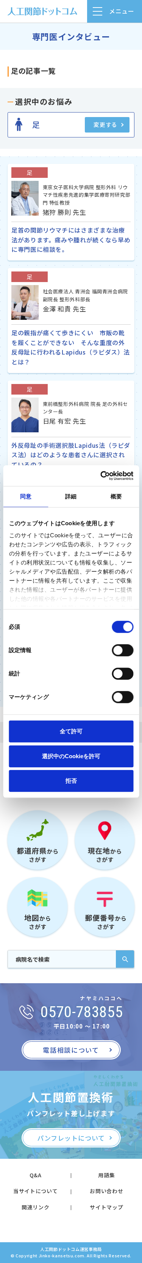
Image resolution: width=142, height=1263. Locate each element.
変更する (105, 124)
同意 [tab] (25, 496)
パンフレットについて (71, 1138)
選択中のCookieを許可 (71, 756)
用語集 (106, 1175)
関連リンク (35, 1207)
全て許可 (71, 731)
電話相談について (71, 1050)
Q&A (36, 1175)
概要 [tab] (116, 496)
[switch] (122, 650)
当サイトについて (35, 1191)
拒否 (71, 780)
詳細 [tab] (70, 496)
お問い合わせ (106, 1191)
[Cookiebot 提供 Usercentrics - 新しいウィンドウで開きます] (101, 476)
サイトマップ (106, 1207)
